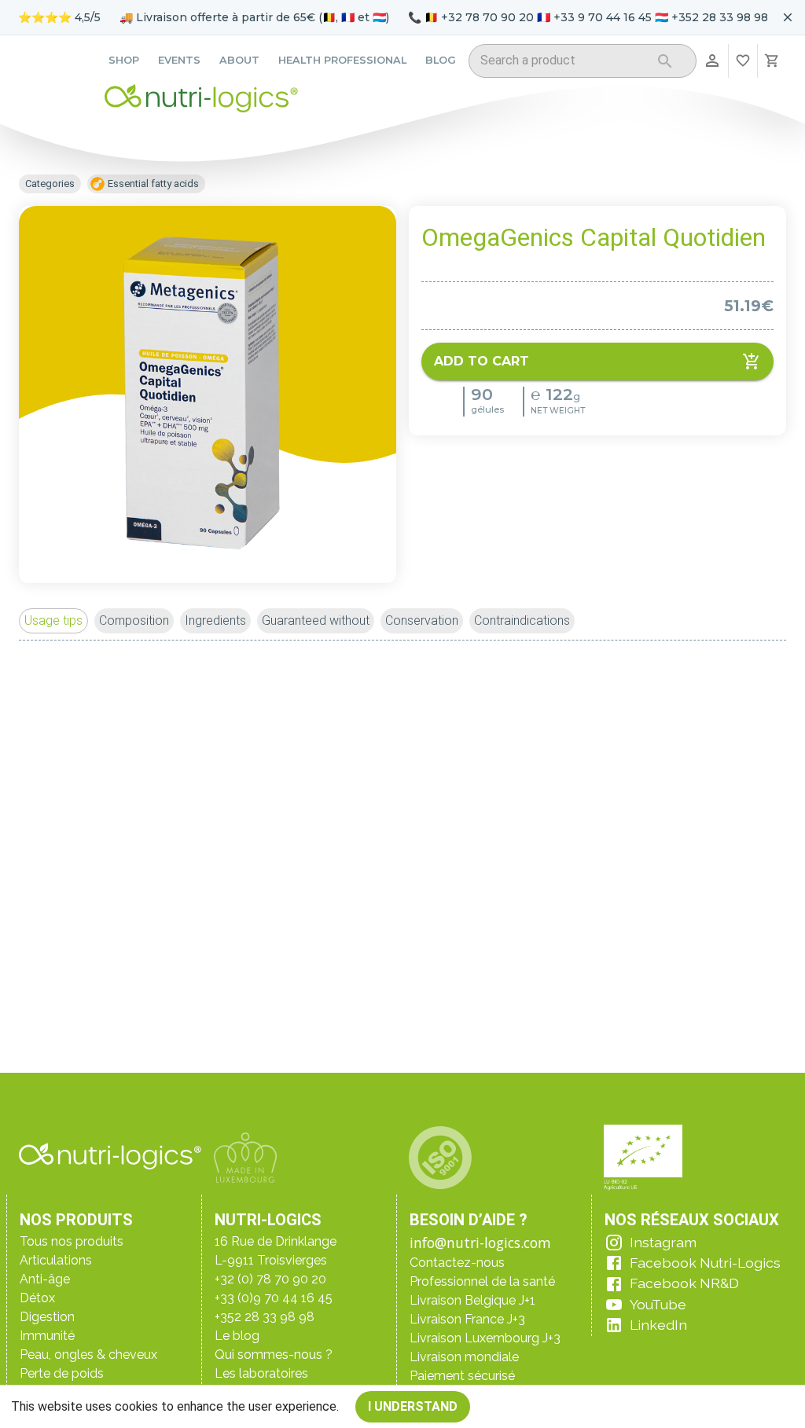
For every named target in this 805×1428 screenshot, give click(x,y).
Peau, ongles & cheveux (88, 1354)
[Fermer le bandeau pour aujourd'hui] (788, 17)
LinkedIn (658, 1324)
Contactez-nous (457, 1262)
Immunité (47, 1335)
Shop (123, 60)
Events (179, 60)
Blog (440, 60)
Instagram (663, 1242)
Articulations (56, 1260)
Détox (37, 1297)
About (239, 60)
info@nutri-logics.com (480, 1242)
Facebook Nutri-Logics (705, 1262)
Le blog (237, 1335)
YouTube (658, 1304)
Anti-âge (45, 1279)
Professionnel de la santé (482, 1281)
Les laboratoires (261, 1373)
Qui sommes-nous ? (274, 1354)
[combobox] (562, 63)
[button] (53, 620)
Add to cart (481, 361)
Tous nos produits (71, 1241)
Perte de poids (62, 1373)
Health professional (342, 60)
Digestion (47, 1316)
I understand (413, 1406)
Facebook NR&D (684, 1283)
